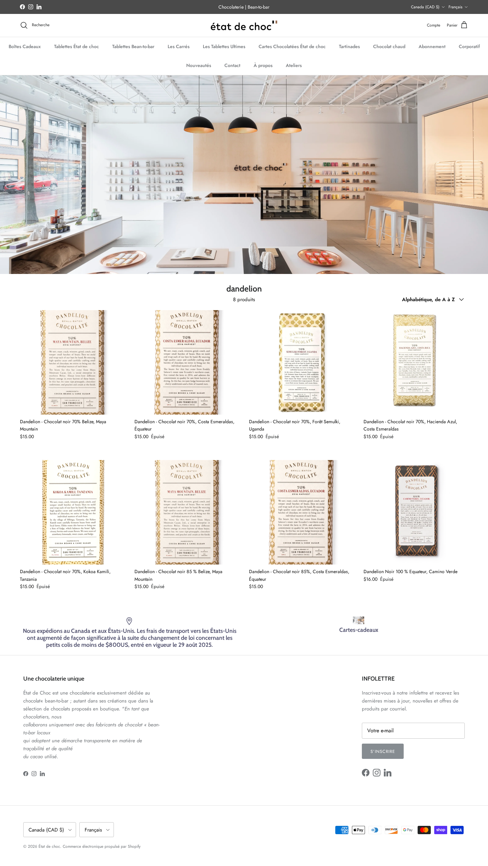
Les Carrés (179, 46)
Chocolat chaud (389, 46)
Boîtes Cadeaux (25, 46)
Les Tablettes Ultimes (224, 46)
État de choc (49, 846)
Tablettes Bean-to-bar (133, 46)
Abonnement (432, 46)
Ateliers (294, 65)
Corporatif (469, 46)
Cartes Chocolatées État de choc (292, 46)
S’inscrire (382, 751)
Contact (232, 65)
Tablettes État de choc (76, 46)
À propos (263, 65)
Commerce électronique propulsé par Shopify (101, 846)
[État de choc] (244, 25)
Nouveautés (198, 65)
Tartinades (349, 46)
